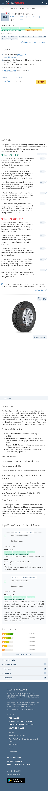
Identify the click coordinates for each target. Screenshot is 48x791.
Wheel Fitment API (15, 761)
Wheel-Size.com (14, 758)
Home (3, 8)
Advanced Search (16, 728)
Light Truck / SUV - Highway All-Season (24, 17)
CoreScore (19, 697)
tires (31, 693)
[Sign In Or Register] (42, 3)
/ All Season (19, 19)
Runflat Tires (13, 744)
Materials (25, 678)
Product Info (9, 660)
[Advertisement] (24, 112)
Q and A (25, 673)
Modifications (25, 664)
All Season (31, 8)
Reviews (25, 669)
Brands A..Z (13, 8)
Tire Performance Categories (21, 725)
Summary (8, 398)
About (11, 748)
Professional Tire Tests (17, 736)
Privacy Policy (14, 751)
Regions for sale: (10, 70)
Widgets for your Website (18, 764)
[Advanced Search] (45, 3)
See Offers (6, 81)
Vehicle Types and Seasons (20, 721)
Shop (41, 82)
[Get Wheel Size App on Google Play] (17, 780)
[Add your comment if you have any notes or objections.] (46, 158)
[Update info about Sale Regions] (28, 70)
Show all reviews (25, 654)
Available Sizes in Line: (12, 57)
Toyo (22, 8)
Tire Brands (14, 718)
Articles (11, 732)
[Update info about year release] (20, 68)
